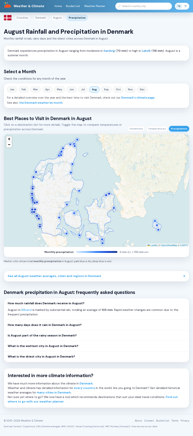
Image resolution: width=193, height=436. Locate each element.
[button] (9, 139)
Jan (12, 89)
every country (84, 388)
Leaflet (153, 245)
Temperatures (157, 128)
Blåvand (26, 310)
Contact (149, 420)
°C (179, 6)
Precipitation (77, 17)
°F (185, 6)
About (138, 420)
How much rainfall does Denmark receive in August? (46, 303)
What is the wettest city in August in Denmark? (43, 346)
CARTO (184, 245)
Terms (175, 420)
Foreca (17, 426)
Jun (71, 89)
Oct (118, 89)
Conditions (136, 128)
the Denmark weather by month (41, 102)
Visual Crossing (83, 426)
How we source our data (144, 426)
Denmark (40, 17)
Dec (142, 89)
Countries (22, 17)
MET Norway (112, 426)
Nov (130, 89)
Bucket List (73, 6)
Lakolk (146, 51)
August (57, 17)
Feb (23, 89)
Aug (94, 89)
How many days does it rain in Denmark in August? (45, 325)
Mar (35, 89)
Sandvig (109, 51)
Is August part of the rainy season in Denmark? (42, 335)
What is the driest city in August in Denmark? (41, 356)
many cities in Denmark (54, 392)
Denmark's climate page (138, 97)
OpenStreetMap (169, 245)
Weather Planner (94, 6)
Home (58, 6)
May (59, 89)
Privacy (185, 420)
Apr (47, 89)
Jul (83, 89)
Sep (106, 89)
